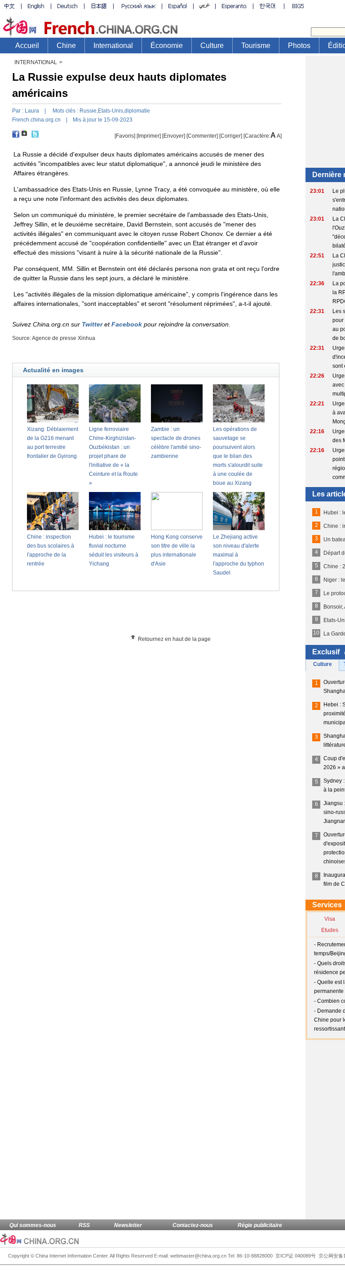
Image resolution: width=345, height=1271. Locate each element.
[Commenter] (202, 136)
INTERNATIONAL (35, 62)
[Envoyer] (173, 136)
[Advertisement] (162, 615)
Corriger (231, 136)
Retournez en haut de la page (174, 639)
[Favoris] (125, 136)
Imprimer (148, 136)
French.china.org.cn (36, 120)
